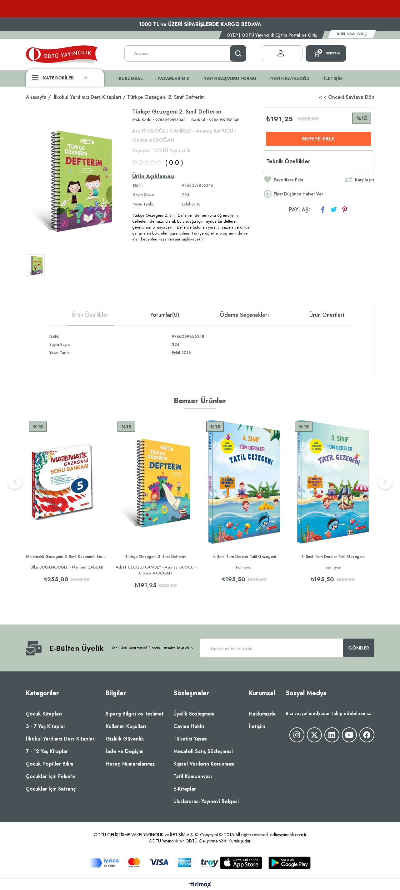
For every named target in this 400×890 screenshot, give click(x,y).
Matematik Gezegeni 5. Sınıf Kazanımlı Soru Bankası (67, 556)
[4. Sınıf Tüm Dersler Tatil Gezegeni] (244, 481)
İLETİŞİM (333, 78)
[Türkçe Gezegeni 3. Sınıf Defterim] (155, 481)
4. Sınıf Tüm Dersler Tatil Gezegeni (244, 556)
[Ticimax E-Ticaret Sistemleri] (200, 885)
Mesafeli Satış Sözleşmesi (203, 751)
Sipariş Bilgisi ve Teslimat (134, 713)
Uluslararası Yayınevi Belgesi (206, 801)
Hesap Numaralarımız (130, 763)
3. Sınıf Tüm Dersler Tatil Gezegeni (333, 556)
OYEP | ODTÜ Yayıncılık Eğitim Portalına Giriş (272, 35)
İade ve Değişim (124, 751)
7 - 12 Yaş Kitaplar (47, 751)
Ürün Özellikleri (91, 315)
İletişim (257, 726)
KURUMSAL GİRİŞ (352, 34)
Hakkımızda (262, 713)
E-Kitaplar (184, 788)
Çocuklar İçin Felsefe (50, 776)
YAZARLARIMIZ (173, 78)
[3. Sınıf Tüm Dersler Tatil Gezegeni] (333, 481)
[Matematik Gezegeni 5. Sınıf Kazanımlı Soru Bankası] (67, 481)
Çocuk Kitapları (44, 713)
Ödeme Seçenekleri (244, 315)
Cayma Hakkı (188, 726)
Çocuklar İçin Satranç (51, 788)
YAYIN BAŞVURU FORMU (230, 78)
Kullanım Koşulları (126, 726)
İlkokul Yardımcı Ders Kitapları (61, 738)
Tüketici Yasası (190, 738)
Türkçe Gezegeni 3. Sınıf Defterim (156, 556)
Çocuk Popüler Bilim (49, 763)
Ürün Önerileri (326, 315)
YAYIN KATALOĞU (290, 78)
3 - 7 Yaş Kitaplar (45, 726)
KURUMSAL (131, 78)
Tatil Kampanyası (192, 776)
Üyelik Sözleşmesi (193, 713)
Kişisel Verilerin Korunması (203, 763)
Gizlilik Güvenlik (125, 738)
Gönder (358, 648)
